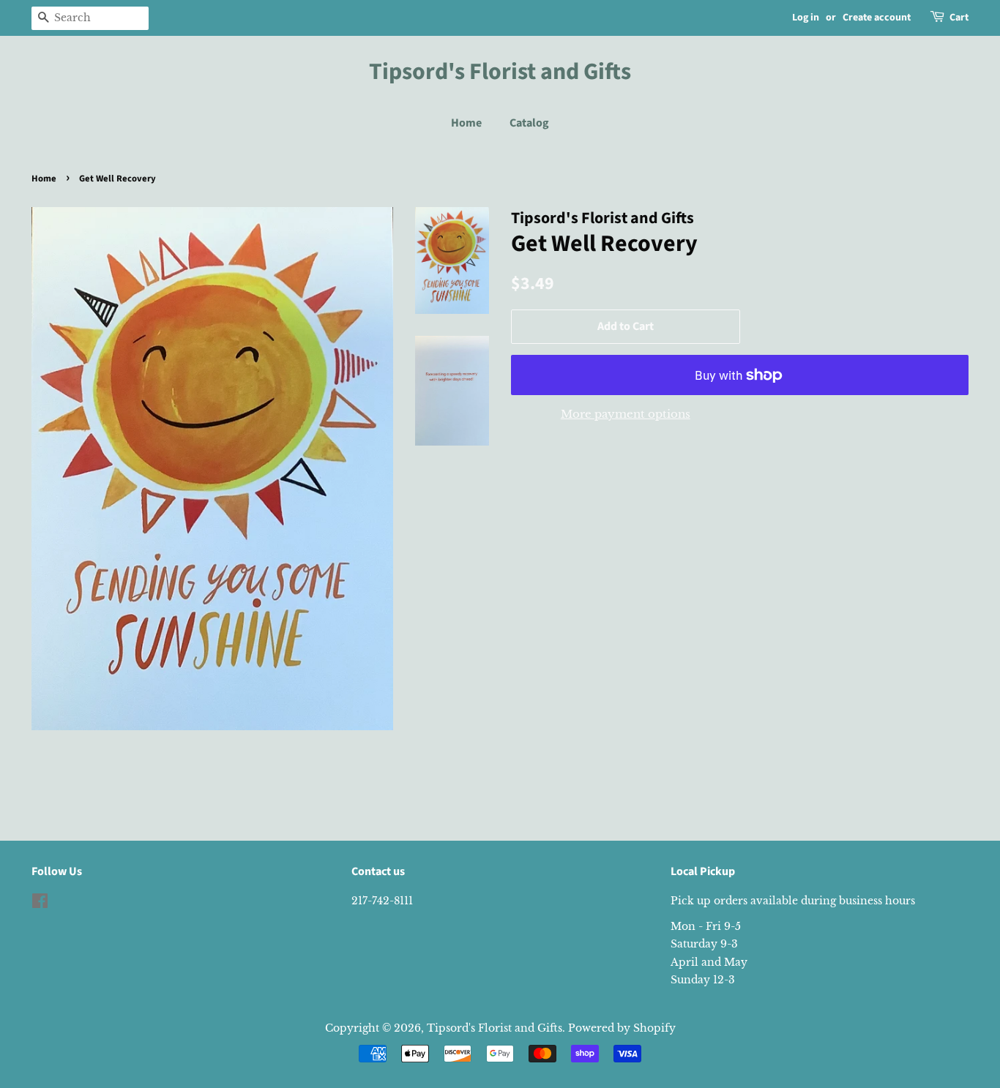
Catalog (529, 123)
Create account (877, 17)
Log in (805, 17)
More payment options (625, 414)
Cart (959, 17)
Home (466, 123)
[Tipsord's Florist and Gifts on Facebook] (39, 903)
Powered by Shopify (622, 1028)
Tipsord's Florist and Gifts (500, 72)
